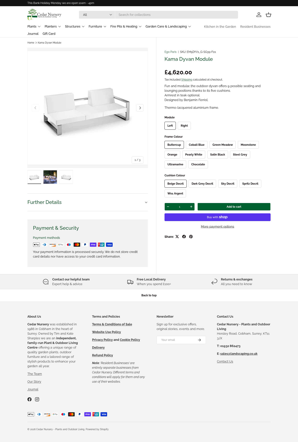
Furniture (95, 26)
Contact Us (225, 361)
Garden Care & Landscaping (166, 26)
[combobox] (158, 15)
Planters (51, 26)
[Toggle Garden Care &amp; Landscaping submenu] (189, 26)
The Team (34, 374)
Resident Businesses (255, 26)
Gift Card (49, 33)
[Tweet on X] (177, 236)
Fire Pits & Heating (123, 26)
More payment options (217, 226)
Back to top (149, 295)
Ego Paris (171, 52)
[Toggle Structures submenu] (83, 26)
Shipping (186, 79)
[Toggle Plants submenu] (39, 26)
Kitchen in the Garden (220, 26)
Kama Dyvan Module (49, 42)
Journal (32, 33)
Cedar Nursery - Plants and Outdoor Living (60, 429)
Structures (72, 26)
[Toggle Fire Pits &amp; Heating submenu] (140, 26)
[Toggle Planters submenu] (59, 26)
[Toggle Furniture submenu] (105, 26)
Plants (31, 26)
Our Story (34, 381)
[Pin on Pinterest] (190, 236)
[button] (268, 14)
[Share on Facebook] (184, 236)
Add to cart (234, 206)
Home (30, 42)
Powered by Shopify (97, 429)
